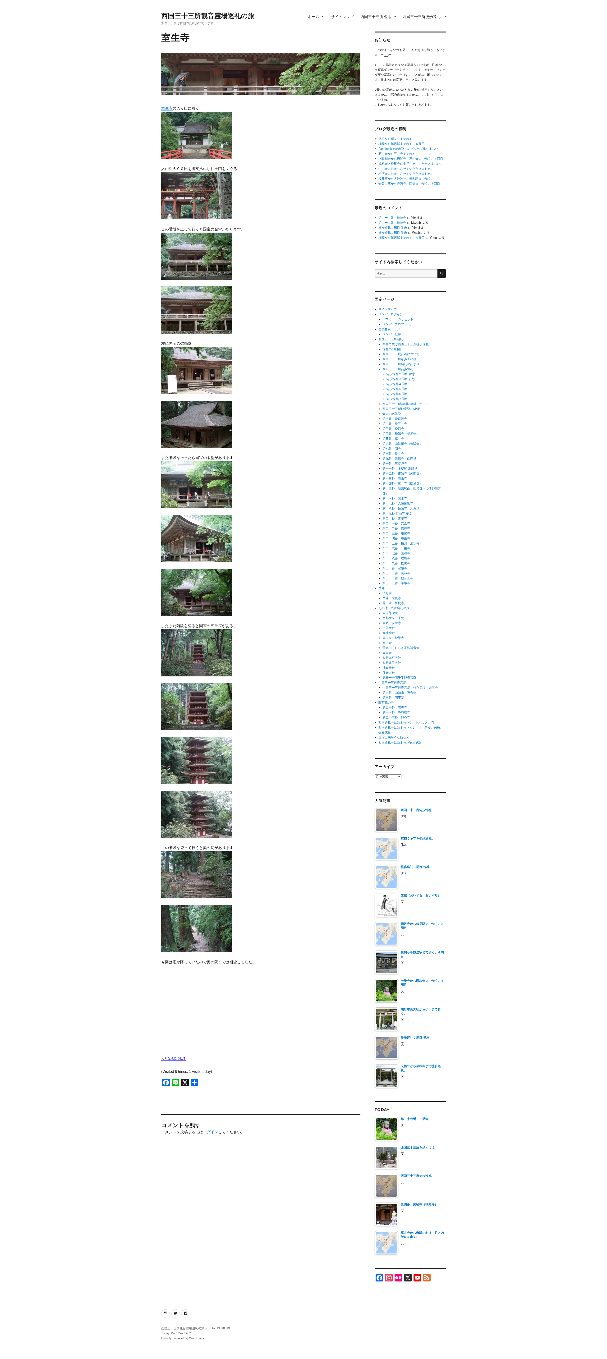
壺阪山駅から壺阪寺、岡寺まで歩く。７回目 (409, 183)
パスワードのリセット (397, 319)
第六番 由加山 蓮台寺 (399, 692)
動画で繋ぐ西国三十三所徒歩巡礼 (405, 344)
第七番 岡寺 (391, 448)
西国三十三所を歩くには (399, 359)
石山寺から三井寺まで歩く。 (398, 154)
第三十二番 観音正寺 (397, 578)
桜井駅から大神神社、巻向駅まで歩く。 (406, 178)
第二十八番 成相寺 (396, 558)
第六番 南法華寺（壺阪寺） (402, 443)
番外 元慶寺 (391, 598)
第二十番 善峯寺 (394, 518)
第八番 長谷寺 (393, 453)
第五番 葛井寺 (393, 439)
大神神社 (388, 633)
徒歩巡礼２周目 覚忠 (392, 228)
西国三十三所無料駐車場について (405, 404)
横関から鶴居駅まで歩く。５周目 (401, 144)
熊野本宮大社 (391, 658)
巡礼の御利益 (391, 349)
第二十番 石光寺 (394, 707)
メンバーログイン (390, 314)
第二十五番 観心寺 (396, 717)
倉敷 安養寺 (391, 623)
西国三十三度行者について (400, 354)
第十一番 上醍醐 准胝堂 (399, 468)
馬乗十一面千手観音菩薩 (399, 678)
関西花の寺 (386, 702)
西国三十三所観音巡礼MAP (401, 409)
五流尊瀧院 (390, 613)
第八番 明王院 (393, 697)
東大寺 (387, 653)
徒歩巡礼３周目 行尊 (400, 379)
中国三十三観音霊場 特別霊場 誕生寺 (410, 687)
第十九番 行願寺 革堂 (397, 513)
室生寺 (167, 108)
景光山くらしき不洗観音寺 (400, 648)
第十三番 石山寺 (394, 478)
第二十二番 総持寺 (392, 218)
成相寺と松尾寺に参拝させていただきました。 (410, 163)
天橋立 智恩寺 (393, 638)
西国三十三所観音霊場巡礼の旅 (207, 16)
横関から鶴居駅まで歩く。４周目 (401, 237)
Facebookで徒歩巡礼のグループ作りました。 (409, 149)
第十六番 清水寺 (394, 498)
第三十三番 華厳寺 (396, 583)
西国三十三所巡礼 (375, 16)
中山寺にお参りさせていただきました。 (406, 168)
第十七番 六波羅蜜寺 (397, 503)
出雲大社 (388, 628)
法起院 (387, 593)
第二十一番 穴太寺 (396, 523)
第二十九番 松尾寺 (396, 563)
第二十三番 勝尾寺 (396, 533)
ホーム (313, 16)
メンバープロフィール (397, 324)
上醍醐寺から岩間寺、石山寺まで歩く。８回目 (410, 159)
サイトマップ (342, 16)
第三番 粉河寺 (393, 429)
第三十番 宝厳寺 (394, 568)
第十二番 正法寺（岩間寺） (402, 473)
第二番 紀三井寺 (394, 424)
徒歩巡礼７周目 (397, 399)
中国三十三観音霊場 (392, 682)
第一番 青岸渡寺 (394, 419)
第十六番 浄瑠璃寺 (396, 712)
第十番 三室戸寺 (394, 463)
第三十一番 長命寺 (396, 573)
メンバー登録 (391, 334)
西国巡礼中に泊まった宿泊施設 (400, 742)
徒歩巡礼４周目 (397, 384)
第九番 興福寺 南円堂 (399, 458)
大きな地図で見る (173, 1058)
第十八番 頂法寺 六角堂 (400, 508)
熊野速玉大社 (391, 663)
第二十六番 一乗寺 (396, 548)
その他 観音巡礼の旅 (393, 608)
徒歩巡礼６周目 (397, 394)
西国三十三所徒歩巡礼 (422, 16)
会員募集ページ (389, 329)
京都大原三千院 (393, 618)
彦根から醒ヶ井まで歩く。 (396, 139)
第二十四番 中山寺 (396, 538)
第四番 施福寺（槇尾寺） (400, 434)
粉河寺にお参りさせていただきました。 (406, 173)
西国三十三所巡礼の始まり (400, 364)
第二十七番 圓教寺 (396, 553)
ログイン (210, 1132)
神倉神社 (388, 668)
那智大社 (388, 673)
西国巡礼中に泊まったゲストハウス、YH (406, 722)
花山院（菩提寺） (394, 603)
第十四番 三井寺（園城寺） (402, 483)
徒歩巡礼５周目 (397, 389)
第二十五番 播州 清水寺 (400, 543)
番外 (381, 588)
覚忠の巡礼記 (391, 414)
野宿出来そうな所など (393, 737)
